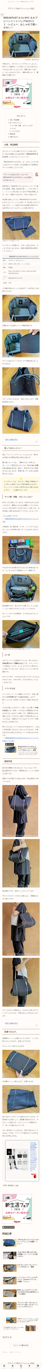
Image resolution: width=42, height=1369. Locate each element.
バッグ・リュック (9, 1227)
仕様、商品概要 (14, 120)
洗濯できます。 (14, 137)
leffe (17, 1185)
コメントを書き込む (21, 1345)
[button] (37, 683)
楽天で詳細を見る (11, 439)
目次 (18, 116)
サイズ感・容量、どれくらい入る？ (22, 125)
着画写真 (12, 134)
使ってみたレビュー (16, 122)
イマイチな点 (15, 131)
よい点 (13, 128)
